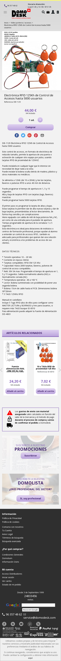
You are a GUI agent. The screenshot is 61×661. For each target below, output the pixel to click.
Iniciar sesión (8, 577)
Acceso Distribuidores (12, 574)
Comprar (31, 127)
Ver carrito (7, 581)
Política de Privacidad (12, 518)
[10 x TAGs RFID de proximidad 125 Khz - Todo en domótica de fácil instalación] (45, 352)
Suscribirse (30, 455)
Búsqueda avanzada (11, 541)
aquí (30, 658)
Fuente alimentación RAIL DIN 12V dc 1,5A (15, 368)
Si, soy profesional (30, 498)
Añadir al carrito (15, 391)
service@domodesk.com (39, 618)
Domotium (7, 558)
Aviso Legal (7, 534)
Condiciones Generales (12, 555)
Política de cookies (10, 522)
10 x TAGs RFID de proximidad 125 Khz (46, 367)
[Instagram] (13, 624)
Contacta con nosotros (12, 527)
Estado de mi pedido (11, 585)
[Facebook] (4, 624)
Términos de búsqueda (12, 538)
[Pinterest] (30, 624)
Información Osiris (10, 562)
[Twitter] (38, 624)
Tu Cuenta (7, 530)
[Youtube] (21, 624)
